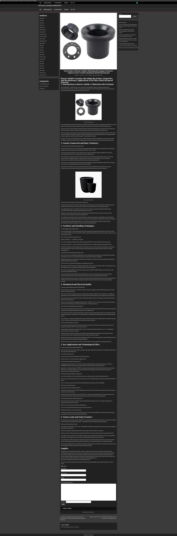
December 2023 (42, 75)
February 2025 (42, 56)
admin (77, 75)
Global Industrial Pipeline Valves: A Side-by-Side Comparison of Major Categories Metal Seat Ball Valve (128, 40)
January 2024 (42, 72)
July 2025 (41, 45)
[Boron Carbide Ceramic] (88, 119)
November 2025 (43, 36)
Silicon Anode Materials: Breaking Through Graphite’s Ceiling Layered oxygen (126, 31)
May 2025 (41, 50)
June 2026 (41, 23)
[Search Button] (137, 3)
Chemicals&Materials (48, 2)
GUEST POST (73, 2)
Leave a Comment (89, 75)
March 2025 (42, 54)
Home (40, 2)
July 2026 (41, 20)
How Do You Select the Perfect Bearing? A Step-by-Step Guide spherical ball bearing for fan (128, 26)
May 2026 (41, 25)
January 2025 (42, 59)
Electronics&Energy (58, 2)
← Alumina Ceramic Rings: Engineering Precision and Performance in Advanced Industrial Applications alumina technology (72, 518)
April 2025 (41, 52)
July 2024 (41, 61)
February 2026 (42, 29)
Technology (66, 2)
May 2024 (41, 65)
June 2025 (41, 47)
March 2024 (42, 70)
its (93, 512)
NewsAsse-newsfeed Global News (49, 6)
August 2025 (42, 43)
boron (88, 512)
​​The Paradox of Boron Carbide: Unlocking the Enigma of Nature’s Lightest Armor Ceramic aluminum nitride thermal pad (88, 72)
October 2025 (42, 38)
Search (120, 14)
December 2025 (42, 34)
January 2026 (42, 32)
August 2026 (42, 18)
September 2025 (43, 41)
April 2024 (41, 68)
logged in (68, 527)
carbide (91, 512)
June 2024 (41, 63)
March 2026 (42, 27)
